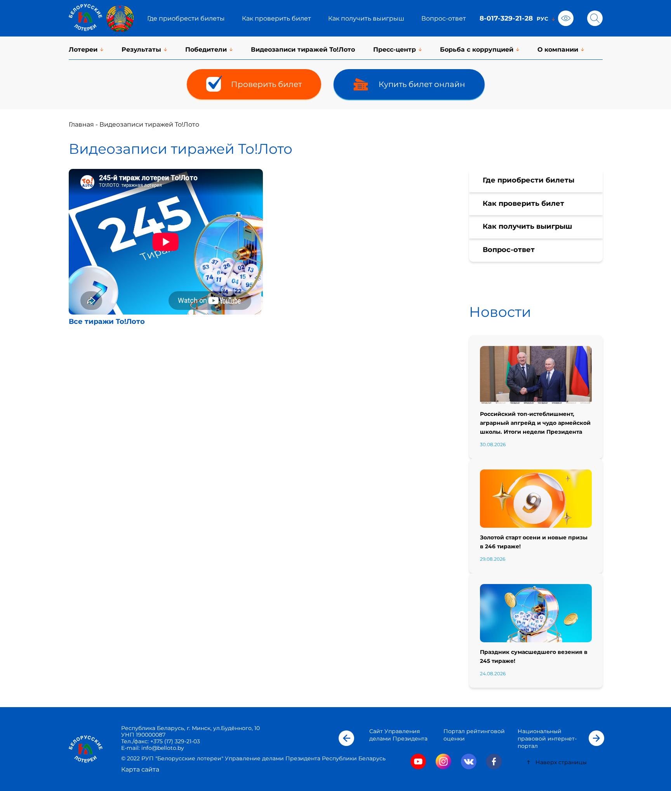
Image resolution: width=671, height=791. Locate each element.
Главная (81, 124)
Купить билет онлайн (422, 84)
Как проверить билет (276, 18)
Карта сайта (140, 769)
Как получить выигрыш (366, 18)
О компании (557, 49)
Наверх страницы (561, 762)
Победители (206, 49)
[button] (346, 738)
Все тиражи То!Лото (107, 321)
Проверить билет (266, 84)
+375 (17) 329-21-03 (175, 741)
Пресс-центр (394, 49)
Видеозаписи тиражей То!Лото (303, 49)
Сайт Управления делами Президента (398, 735)
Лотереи (83, 49)
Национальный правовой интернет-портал (547, 738)
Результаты (141, 49)
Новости (500, 311)
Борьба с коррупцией (476, 49)
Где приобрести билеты (186, 18)
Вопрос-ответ (443, 18)
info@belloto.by (162, 747)
